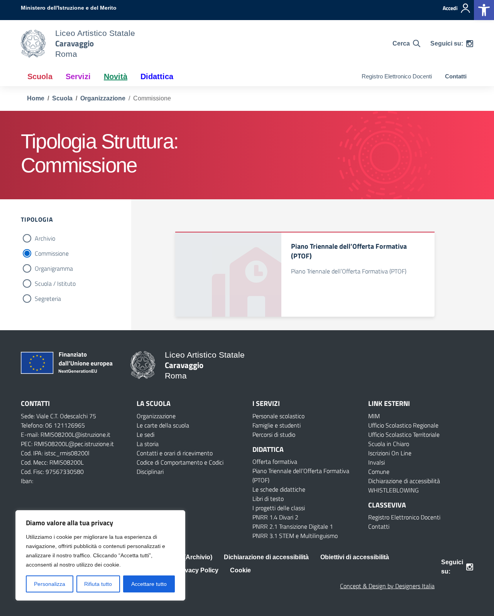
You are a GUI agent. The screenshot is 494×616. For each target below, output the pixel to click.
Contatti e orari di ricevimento (175, 453)
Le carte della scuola (163, 425)
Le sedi (145, 434)
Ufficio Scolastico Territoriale (404, 434)
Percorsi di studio (273, 434)
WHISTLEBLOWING (393, 490)
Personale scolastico (278, 416)
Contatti (456, 76)
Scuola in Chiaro (388, 443)
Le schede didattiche (278, 489)
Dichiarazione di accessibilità (404, 480)
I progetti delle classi (278, 507)
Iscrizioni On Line (389, 453)
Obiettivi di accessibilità (354, 557)
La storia (148, 443)
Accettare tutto (149, 584)
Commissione (52, 253)
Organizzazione (156, 416)
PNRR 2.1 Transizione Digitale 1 (292, 526)
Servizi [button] (78, 76)
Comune (378, 471)
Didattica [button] (156, 76)
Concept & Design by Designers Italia (387, 586)
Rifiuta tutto (98, 584)
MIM (374, 416)
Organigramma (54, 268)
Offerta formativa (274, 461)
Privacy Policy (197, 570)
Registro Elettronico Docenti (397, 76)
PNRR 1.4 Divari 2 (275, 517)
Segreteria (48, 298)
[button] (484, 10)
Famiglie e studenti (276, 425)
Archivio (45, 238)
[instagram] (469, 43)
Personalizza (49, 584)
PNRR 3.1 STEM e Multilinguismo (295, 535)
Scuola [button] (39, 76)
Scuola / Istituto (55, 283)
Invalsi (376, 462)
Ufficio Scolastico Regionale (403, 425)
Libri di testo (268, 498)
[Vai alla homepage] (33, 44)
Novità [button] (115, 76)
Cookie (240, 570)
